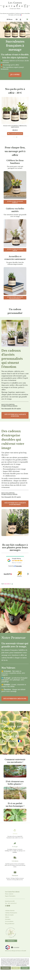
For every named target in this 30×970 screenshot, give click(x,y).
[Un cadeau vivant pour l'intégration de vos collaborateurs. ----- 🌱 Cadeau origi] (15, 110)
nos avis (6, 583)
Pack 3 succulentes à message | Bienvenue (15, 126)
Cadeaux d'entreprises (11, 912)
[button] (3, 117)
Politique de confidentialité (21, 965)
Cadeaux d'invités (9, 910)
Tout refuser (15, 967)
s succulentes (9, 921)
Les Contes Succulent (12, 891)
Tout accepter (25, 967)
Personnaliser (5, 968)
